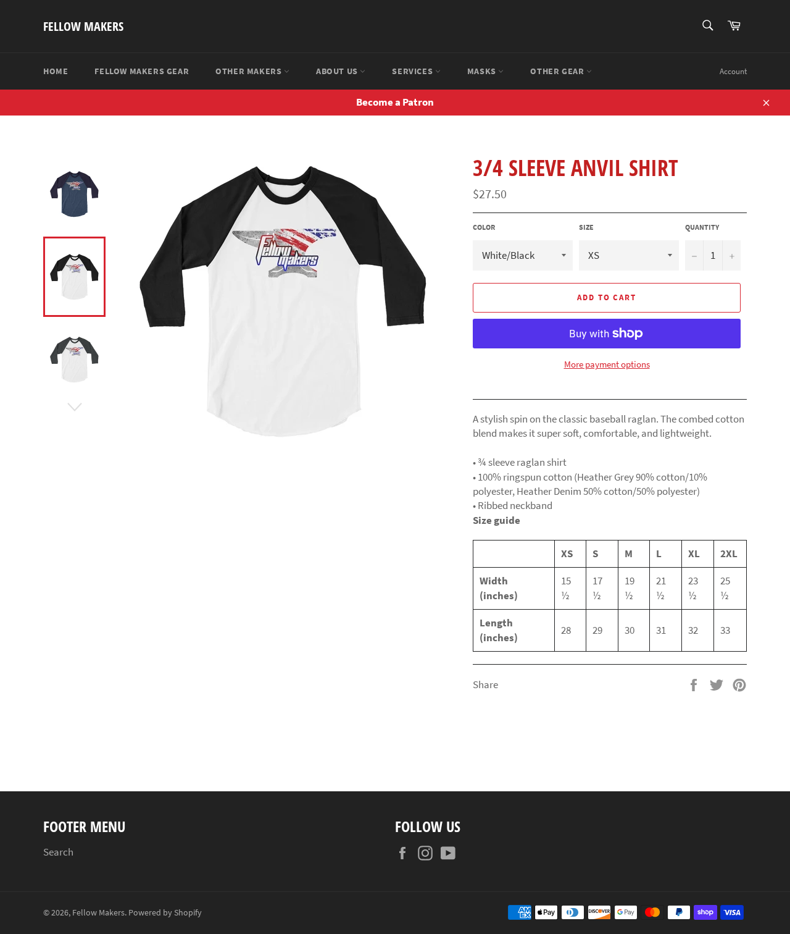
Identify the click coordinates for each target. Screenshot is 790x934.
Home (55, 71)
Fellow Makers (83, 26)
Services (413, 71)
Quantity (702, 227)
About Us (338, 71)
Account (733, 71)
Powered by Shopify (165, 912)
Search (58, 852)
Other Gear (558, 71)
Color (484, 227)
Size (586, 227)
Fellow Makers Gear (141, 71)
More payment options (607, 364)
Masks (483, 71)
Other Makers (249, 71)
